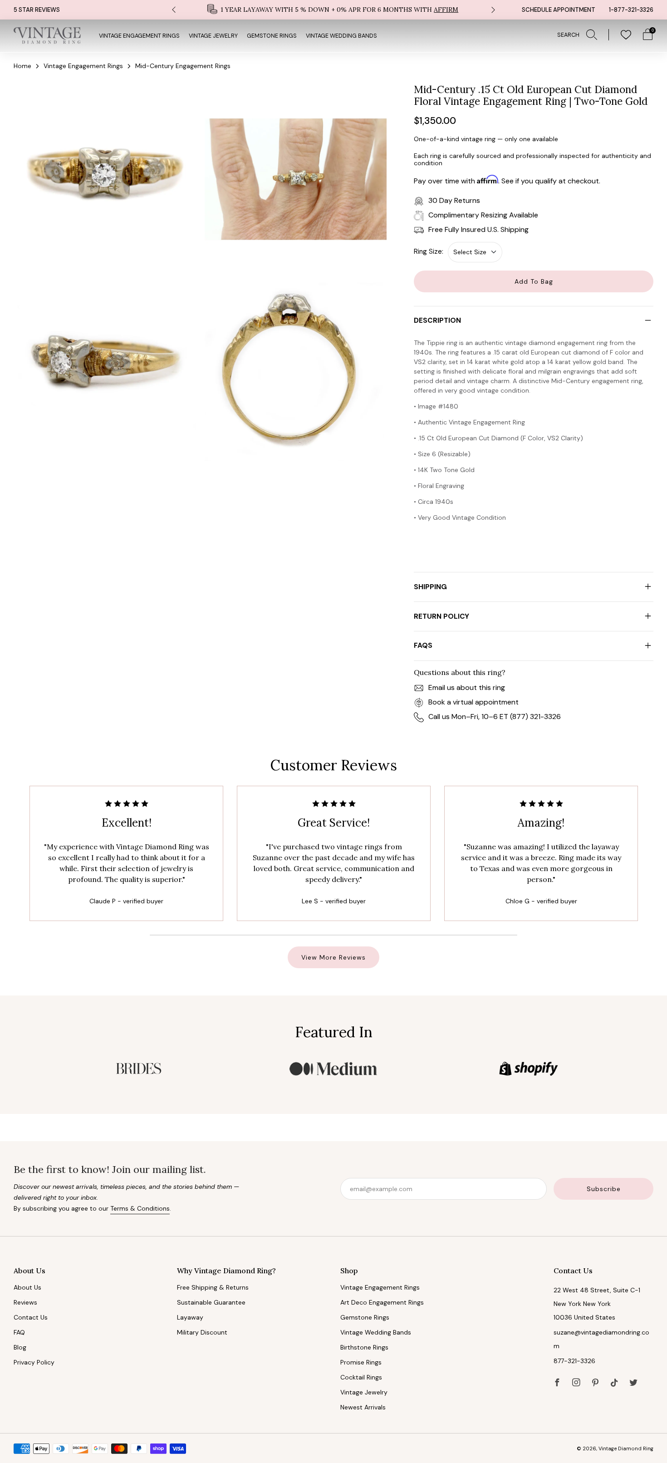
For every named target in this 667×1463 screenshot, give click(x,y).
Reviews (25, 1302)
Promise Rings (361, 1362)
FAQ (19, 1332)
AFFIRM (446, 9)
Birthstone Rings (364, 1347)
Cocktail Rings (361, 1377)
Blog (20, 1347)
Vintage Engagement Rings (139, 35)
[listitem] (333, 10)
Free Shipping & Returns (213, 1287)
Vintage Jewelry (213, 35)
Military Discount (202, 1332)
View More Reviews (333, 957)
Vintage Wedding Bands (341, 35)
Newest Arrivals (363, 1407)
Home (22, 66)
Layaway (190, 1317)
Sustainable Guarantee (211, 1302)
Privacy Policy (34, 1362)
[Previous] (174, 10)
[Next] (493, 10)
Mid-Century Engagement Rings (183, 66)
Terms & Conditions (140, 1208)
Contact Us (31, 1317)
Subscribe (604, 1189)
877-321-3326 (574, 1361)
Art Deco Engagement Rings (382, 1302)
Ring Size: (428, 251)
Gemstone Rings (272, 35)
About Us (27, 1287)
